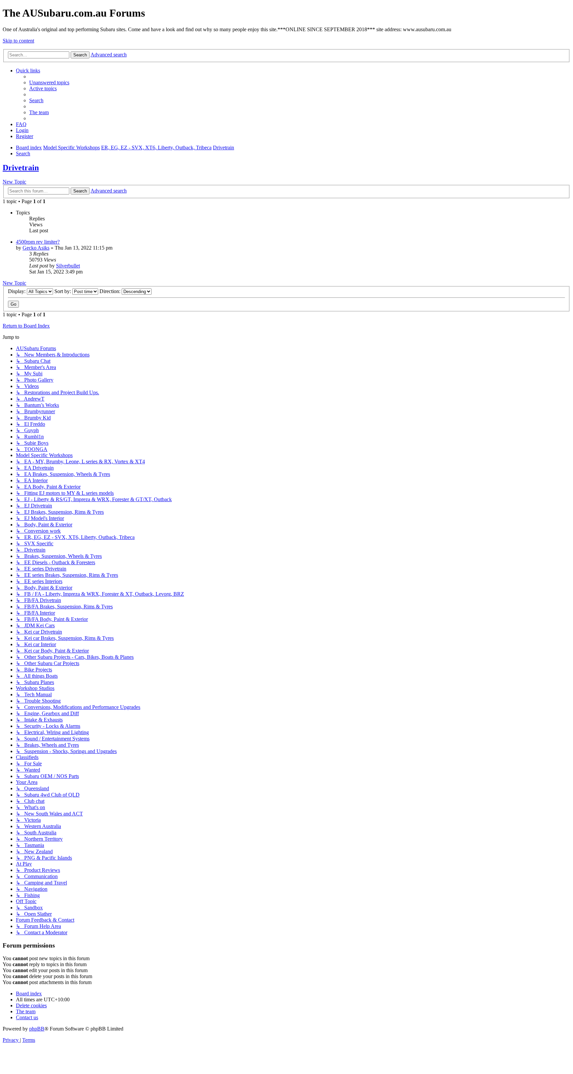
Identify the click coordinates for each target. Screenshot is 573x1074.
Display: (17, 291)
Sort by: (63, 291)
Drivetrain (21, 167)
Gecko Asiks (36, 248)
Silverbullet (68, 265)
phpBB (36, 1029)
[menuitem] (49, 82)
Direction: (110, 291)
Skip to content (18, 40)
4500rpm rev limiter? (38, 242)
